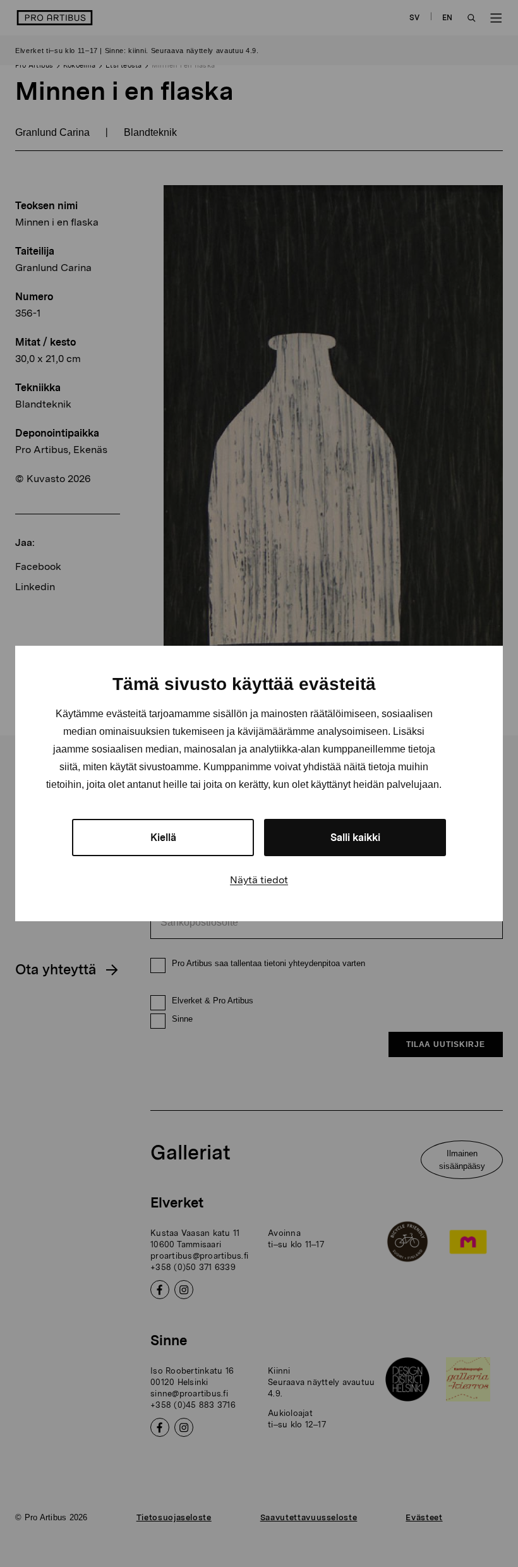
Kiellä (163, 838)
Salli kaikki (355, 838)
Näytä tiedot (259, 880)
